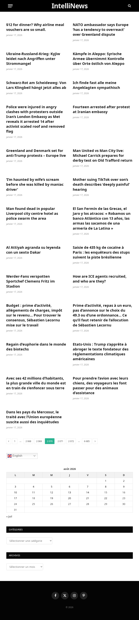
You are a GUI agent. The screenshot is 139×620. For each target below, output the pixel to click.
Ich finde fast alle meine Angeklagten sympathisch (96, 85)
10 (15, 492)
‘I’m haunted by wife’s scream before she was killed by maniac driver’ (35, 184)
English (17, 455)
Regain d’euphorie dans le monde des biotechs (36, 347)
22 (105, 498)
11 (33, 492)
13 (69, 492)
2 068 (28, 441)
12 (51, 492)
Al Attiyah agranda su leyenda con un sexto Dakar (33, 250)
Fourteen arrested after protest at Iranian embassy (101, 109)
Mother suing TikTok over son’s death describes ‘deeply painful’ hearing (101, 184)
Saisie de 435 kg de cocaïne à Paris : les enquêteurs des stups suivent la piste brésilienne (101, 252)
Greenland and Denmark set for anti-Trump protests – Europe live (36, 153)
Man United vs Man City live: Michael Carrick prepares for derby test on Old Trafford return (102, 155)
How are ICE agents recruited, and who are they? (100, 279)
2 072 (71, 441)
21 (87, 498)
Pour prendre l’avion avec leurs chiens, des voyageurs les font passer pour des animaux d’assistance (100, 385)
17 (15, 498)
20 (69, 498)
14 (87, 492)
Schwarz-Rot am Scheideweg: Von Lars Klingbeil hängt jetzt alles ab (36, 85)
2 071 (60, 441)
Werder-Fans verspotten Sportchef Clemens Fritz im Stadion (30, 281)
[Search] (129, 6)
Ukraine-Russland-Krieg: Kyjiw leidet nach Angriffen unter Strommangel (33, 58)
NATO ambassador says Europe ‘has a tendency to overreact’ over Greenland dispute (101, 29)
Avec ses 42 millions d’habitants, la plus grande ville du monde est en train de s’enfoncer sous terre (36, 383)
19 (51, 498)
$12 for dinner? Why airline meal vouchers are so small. (35, 27)
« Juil (9, 516)
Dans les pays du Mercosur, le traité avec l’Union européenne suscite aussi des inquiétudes (34, 417)
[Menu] (10, 6)
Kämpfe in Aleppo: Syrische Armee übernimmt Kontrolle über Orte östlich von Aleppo (98, 58)
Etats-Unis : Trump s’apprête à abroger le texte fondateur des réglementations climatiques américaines (101, 351)
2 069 (39, 441)
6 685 (87, 441)
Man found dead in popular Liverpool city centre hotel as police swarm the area (32, 213)
